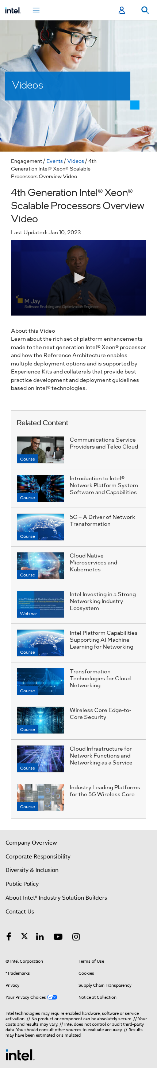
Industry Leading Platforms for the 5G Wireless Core (105, 790)
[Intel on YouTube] (58, 937)
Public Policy (22, 884)
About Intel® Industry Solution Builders (56, 897)
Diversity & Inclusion (31, 870)
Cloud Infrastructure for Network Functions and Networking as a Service (101, 755)
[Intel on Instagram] (76, 937)
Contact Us (19, 911)
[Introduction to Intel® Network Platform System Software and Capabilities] (40, 488)
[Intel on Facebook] (9, 937)
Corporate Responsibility (37, 856)
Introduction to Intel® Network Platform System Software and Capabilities (104, 485)
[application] (78, 278)
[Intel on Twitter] (24, 937)
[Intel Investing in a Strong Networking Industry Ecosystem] (40, 604)
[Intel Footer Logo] (20, 1054)
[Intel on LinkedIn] (40, 937)
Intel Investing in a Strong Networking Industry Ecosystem (103, 600)
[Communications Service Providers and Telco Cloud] (40, 450)
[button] (78, 278)
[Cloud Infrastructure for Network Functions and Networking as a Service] (40, 759)
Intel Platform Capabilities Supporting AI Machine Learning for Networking (104, 639)
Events (54, 160)
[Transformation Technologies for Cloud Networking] (40, 681)
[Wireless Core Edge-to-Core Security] (40, 720)
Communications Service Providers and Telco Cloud (104, 443)
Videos (75, 160)
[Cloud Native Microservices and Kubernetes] (40, 565)
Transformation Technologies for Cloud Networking (100, 678)
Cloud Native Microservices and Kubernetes (93, 562)
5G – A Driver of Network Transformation (102, 520)
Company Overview (31, 842)
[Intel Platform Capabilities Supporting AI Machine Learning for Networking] (40, 643)
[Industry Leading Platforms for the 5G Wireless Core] (40, 797)
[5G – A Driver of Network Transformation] (40, 527)
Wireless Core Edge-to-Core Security (100, 713)
